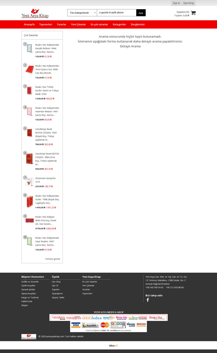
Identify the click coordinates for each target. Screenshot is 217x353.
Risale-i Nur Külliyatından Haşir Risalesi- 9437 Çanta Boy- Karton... (47, 241)
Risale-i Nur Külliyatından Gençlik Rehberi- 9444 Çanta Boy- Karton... (47, 48)
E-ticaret (103, 345)
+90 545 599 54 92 (154, 287)
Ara (141, 13)
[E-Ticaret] (113, 345)
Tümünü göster (52, 258)
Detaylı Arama (130, 46)
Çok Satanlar (31, 35)
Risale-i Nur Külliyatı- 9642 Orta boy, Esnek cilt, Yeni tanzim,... (45, 220)
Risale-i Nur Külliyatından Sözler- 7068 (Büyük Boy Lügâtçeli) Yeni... (47, 199)
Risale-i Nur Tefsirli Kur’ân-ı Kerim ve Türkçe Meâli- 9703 (47, 90)
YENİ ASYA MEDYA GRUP (108, 312)
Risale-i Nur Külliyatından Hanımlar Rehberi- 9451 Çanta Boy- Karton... (47, 111)
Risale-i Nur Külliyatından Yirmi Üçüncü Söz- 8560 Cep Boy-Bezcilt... (47, 69)
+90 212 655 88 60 (175, 287)
